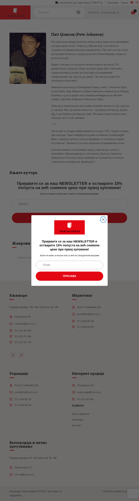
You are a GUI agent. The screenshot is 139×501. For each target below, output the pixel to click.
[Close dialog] (103, 219)
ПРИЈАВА (69, 276)
